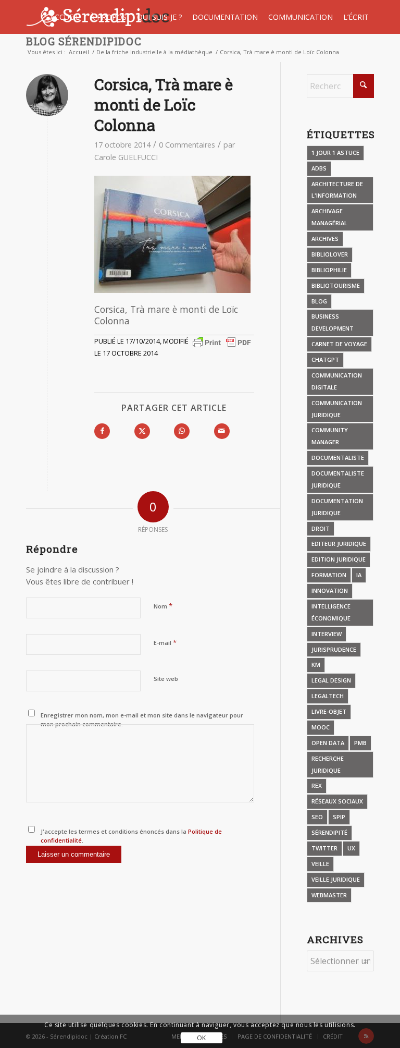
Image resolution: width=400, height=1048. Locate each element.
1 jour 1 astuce (335, 152)
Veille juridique (335, 879)
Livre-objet (328, 711)
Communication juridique (336, 409)
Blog (319, 301)
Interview (326, 634)
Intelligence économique (331, 612)
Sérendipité (329, 832)
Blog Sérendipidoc (84, 41)
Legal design (331, 680)
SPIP (339, 817)
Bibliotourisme (335, 285)
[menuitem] (65, 17)
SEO (317, 817)
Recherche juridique (327, 764)
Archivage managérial (329, 217)
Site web (166, 679)
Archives (325, 238)
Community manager (329, 436)
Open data (327, 743)
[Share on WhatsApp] (182, 431)
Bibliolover (329, 254)
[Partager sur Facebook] (102, 431)
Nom (163, 606)
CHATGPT (325, 359)
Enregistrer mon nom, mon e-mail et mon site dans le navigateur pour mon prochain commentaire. (142, 719)
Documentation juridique (337, 507)
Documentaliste (337, 457)
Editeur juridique (338, 543)
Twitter (324, 848)
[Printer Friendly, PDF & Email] (222, 342)
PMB (360, 743)
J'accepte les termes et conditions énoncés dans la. (131, 835)
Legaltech (327, 696)
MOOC (320, 727)
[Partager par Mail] (222, 431)
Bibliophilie (329, 270)
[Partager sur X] (142, 431)
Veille (320, 864)
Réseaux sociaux (337, 801)
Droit (320, 528)
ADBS (319, 168)
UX (351, 848)
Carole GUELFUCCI (126, 157)
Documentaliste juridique (337, 479)
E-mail (165, 642)
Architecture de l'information (337, 190)
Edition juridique (338, 559)
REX (316, 785)
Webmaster (329, 895)
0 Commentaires (187, 145)
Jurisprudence (333, 649)
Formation (328, 575)
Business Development (332, 322)
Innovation (329, 590)
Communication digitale (336, 381)
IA (358, 575)
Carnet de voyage (339, 344)
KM (315, 664)
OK (201, 1037)
